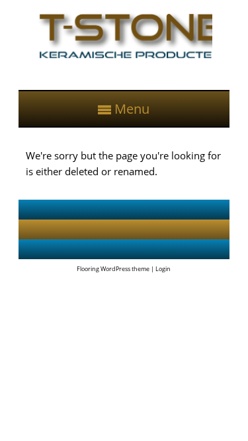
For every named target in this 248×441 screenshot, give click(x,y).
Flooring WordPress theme (113, 268)
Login (163, 268)
